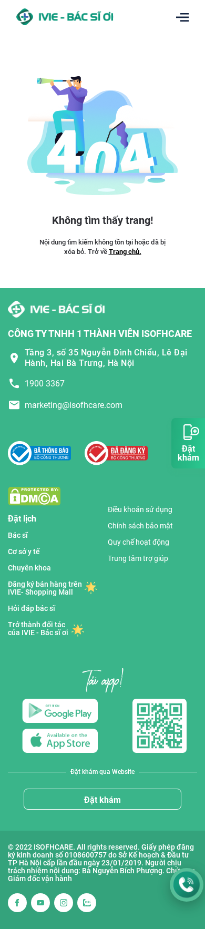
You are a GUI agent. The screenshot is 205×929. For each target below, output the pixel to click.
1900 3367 (45, 384)
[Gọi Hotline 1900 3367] (186, 885)
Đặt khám (102, 800)
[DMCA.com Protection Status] (34, 496)
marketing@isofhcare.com (73, 405)
